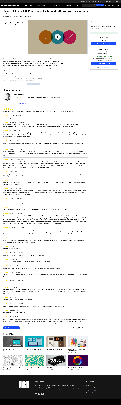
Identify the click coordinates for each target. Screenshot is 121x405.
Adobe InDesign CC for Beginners (34, 349)
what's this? (110, 33)
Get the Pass (100, 5)
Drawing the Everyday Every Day (12, 368)
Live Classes (115, 5)
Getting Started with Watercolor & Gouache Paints (77, 349)
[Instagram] (42, 394)
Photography (28, 5)
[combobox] (89, 5)
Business (57, 5)
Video (37, 5)
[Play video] (57, 37)
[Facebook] (39, 394)
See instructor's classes (19, 103)
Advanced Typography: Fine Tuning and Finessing (34, 368)
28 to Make (49, 368)
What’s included (107, 67)
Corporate (107, 5)
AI (50, 5)
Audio (76, 5)
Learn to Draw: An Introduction (54, 349)
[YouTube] (36, 394)
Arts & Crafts (67, 5)
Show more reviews (11, 328)
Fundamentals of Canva (9, 349)
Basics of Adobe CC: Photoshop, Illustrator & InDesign (14, 23)
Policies (60, 403)
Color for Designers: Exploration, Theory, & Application (77, 368)
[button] (118, 402)
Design (44, 5)
